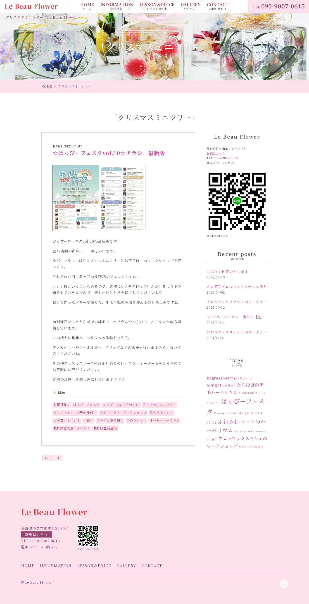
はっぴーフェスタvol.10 (121, 404)
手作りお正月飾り (110, 420)
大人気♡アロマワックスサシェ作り (237, 286)
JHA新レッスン (243, 378)
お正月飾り (61, 404)
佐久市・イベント (66, 420)
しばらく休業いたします (227, 271)
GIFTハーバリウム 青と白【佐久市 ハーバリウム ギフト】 (237, 317)
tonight (214, 385)
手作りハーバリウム (165, 420)
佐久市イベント (161, 412)
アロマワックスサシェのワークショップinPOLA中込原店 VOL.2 (237, 301)
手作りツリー (136, 420)
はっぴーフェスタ (86, 404)
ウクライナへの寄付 (251, 446)
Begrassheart (220, 378)
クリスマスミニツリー (159, 404)
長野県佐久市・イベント (71, 428)
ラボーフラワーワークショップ (123, 412)
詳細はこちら (36, 534)
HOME (87, 6)
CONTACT (218, 6)
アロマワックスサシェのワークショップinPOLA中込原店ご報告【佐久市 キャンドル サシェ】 (237, 332)
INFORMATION (116, 6)
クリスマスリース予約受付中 (75, 412)
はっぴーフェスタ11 (226, 413)
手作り (88, 420)
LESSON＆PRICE (157, 6)
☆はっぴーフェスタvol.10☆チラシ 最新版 (108, 153)
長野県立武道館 (105, 428)
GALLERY (191, 6)
